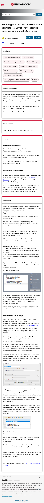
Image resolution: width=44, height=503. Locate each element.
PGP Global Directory (32, 325)
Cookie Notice (7, 496)
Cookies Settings (21, 500)
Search (39, 14)
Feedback (29, 37)
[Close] (39, 477)
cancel (34, 14)
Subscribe (37, 37)
